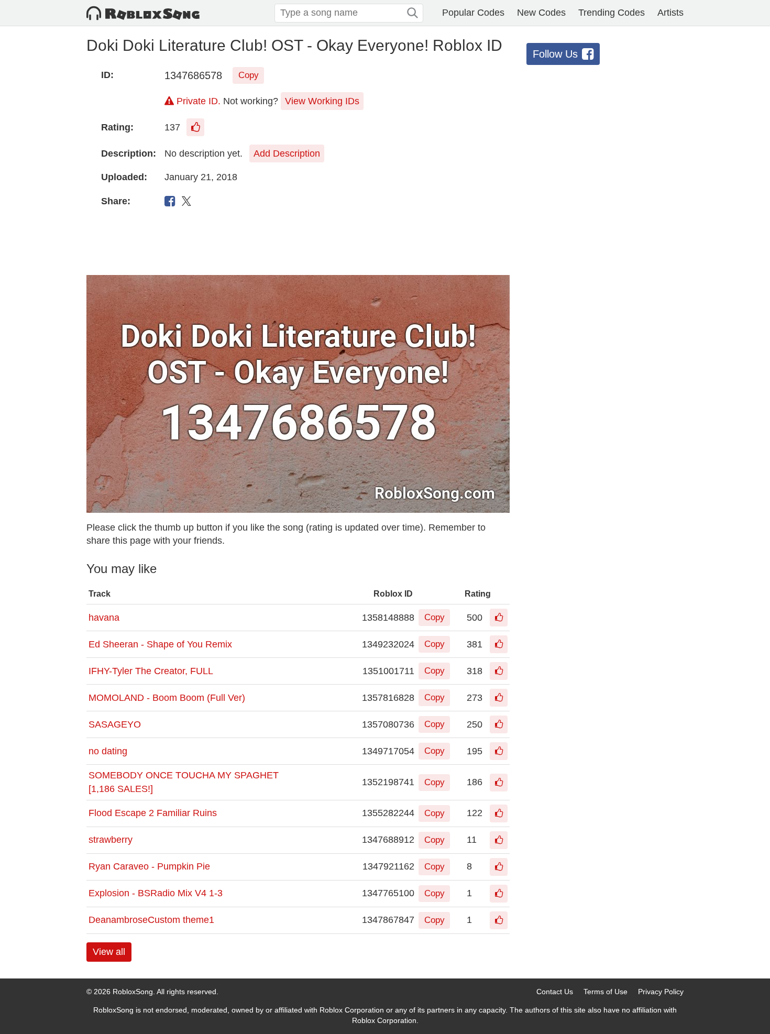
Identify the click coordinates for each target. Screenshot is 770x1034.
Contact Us (554, 991)
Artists (670, 12)
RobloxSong (133, 991)
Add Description (287, 153)
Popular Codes (473, 12)
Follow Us (555, 54)
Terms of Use (606, 991)
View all (109, 952)
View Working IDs (322, 101)
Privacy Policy (661, 991)
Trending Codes (611, 12)
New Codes (541, 12)
